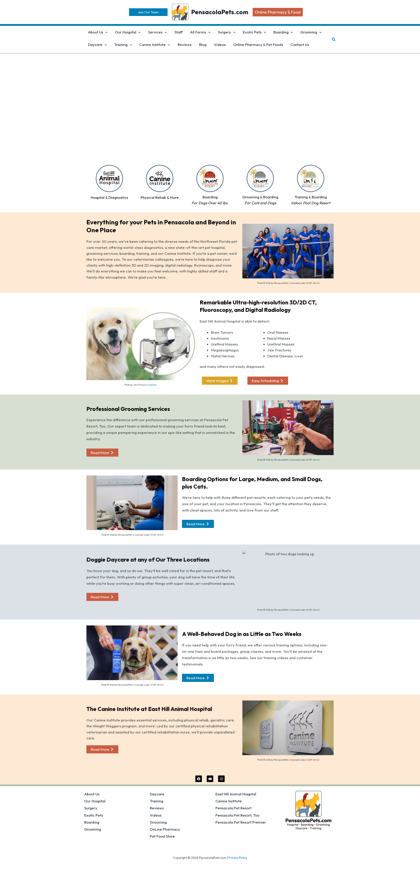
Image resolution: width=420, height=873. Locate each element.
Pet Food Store (162, 836)
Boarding (91, 822)
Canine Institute (228, 801)
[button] (148, 12)
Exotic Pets (93, 815)
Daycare (157, 794)
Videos (156, 815)
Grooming (92, 829)
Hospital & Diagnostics (109, 197)
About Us (92, 794)
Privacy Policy (237, 858)
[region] (210, 113)
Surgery (90, 808)
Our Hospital (94, 801)
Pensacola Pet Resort (233, 808)
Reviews (157, 808)
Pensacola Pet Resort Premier (240, 822)
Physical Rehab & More (160, 197)
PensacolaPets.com (219, 12)
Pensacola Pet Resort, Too (237, 815)
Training (156, 801)
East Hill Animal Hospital (235, 794)
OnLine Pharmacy (165, 829)
